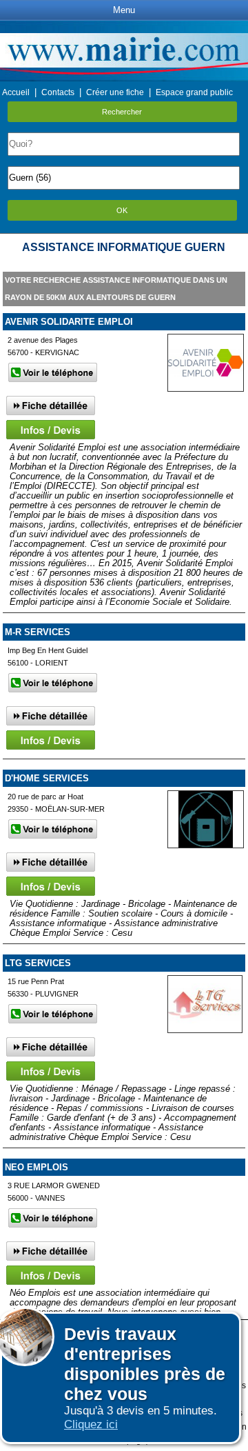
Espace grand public (194, 92)
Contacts (57, 92)
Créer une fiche (115, 92)
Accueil (16, 92)
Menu (124, 10)
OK (121, 210)
